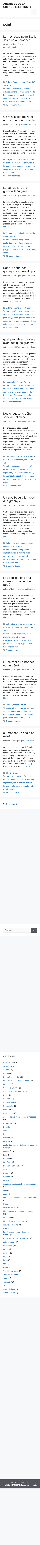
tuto (17, 102)
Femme (16, 82)
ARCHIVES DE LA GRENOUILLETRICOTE (17, 5)
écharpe (6, 92)
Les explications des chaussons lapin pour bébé (17, 581)
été (11, 314)
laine (27, 92)
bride (8, 240)
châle (24, 776)
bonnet (9, 88)
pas (24, 321)
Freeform (7, 1162)
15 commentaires (13, 105)
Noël (18, 159)
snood (22, 82)
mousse (25, 476)
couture (6, 1110)
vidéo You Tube (27, 159)
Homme (6, 1177)
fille (32, 314)
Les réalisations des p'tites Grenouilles (19, 1198)
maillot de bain (9, 1207)
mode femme (14, 246)
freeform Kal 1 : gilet (11, 1166)
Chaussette (8, 1106)
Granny (28, 308)
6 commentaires (13, 176)
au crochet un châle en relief (18, 734)
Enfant (9, 82)
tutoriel (32, 249)
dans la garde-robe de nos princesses (19, 1117)
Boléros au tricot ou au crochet (19, 543)
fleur (5, 1155)
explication (7, 243)
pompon (31, 166)
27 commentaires (13, 256)
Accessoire (10, 382)
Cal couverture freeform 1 (14, 1091)
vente (22, 102)
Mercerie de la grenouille (13, 1221)
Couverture (8, 1113)
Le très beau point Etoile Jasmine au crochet (19, 38)
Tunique (6, 1282)
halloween (23, 473)
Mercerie (7, 1218)
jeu (4, 1190)
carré (14, 311)
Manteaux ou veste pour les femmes (18, 1211)
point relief (23, 98)
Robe (5, 1260)
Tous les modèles (10, 1275)
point (22, 95)
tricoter (12, 102)
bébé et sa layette (14, 456)
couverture (18, 88)
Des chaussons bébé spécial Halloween (17, 415)
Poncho (6, 1249)
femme (21, 92)
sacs (13, 398)
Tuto (28, 82)
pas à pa (14, 559)
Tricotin (6, 1278)
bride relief (16, 776)
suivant (12, 804)
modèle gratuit (14, 476)
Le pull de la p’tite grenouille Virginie (15, 189)
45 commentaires (13, 792)
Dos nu (6, 1134)
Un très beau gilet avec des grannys (19, 499)
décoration (23, 163)
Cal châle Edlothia (11, 1088)
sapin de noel (14, 169)
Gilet (22, 308)
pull (14, 249)
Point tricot (7, 1246)
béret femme (17, 708)
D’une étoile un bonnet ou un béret (18, 663)
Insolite (6, 1180)
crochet (27, 88)
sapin (5, 169)
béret (8, 708)
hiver (28, 318)
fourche (6, 1159)
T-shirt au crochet (11, 1271)
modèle (24, 246)
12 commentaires (13, 486)
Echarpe (6, 1138)
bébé (8, 466)
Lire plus (8, 75)
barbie (6, 1073)
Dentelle (6, 1127)
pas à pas (14, 95)
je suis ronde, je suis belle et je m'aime (19, 1184)
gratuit (29, 243)
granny (15, 318)
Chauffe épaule (9, 1102)
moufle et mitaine (10, 1225)
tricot (5, 102)
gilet (5, 318)
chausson (16, 466)
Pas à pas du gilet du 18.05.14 (16, 1238)
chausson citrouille (17, 469)
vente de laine (9, 1289)
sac (4, 1264)
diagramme (24, 240)
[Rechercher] (34, 930)
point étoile (13, 98)
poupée (6, 1253)
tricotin (6, 173)
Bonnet (9, 705)
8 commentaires (13, 650)
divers (5, 1130)
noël (10, 166)
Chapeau (7, 1099)
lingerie (6, 1204)
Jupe (5, 1194)
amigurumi (10, 159)
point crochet (8, 1242)
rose (10, 324)
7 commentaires (13, 721)
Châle (8, 773)
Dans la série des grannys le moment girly (19, 269)
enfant (14, 92)
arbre (8, 163)
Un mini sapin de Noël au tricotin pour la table (19, 118)
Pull (15, 236)
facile (31, 163)
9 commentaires (13, 327)
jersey (31, 473)
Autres (6, 1070)
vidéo (28, 102)
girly (9, 318)
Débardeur (7, 1123)
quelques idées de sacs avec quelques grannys (19, 341)
